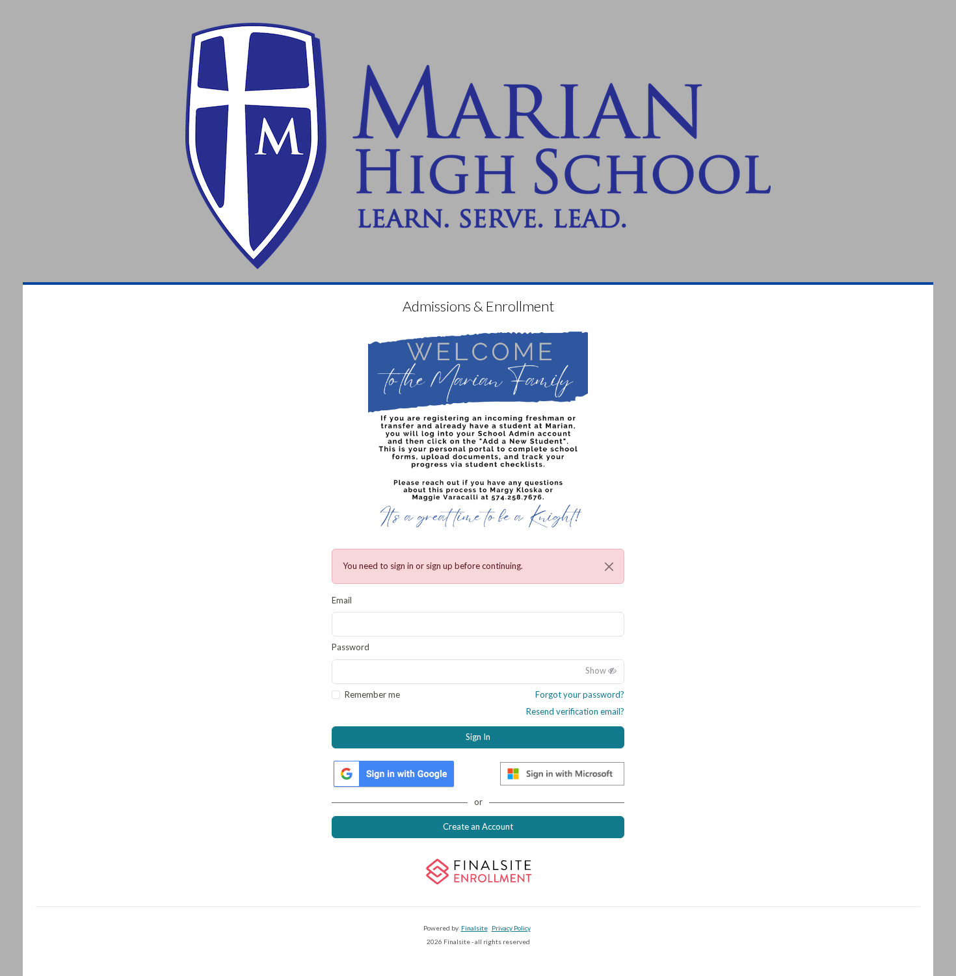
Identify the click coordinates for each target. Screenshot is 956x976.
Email (342, 600)
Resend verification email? (575, 711)
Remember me (372, 694)
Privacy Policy (511, 928)
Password (350, 647)
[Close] (609, 566)
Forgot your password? (579, 694)
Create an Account (478, 826)
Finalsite (474, 928)
